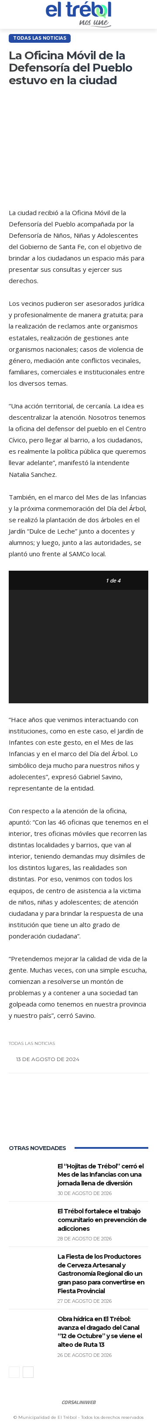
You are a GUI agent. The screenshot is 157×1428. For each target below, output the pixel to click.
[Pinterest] (79, 1115)
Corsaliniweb (78, 1402)
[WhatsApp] (108, 1115)
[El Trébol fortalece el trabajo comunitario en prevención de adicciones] (30, 1221)
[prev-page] (14, 1372)
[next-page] (28, 1372)
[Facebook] (22, 1115)
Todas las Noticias (39, 38)
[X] (51, 1115)
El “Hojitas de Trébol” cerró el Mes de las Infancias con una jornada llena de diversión (100, 1174)
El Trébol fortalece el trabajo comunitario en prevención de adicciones (102, 1219)
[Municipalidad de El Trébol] (78, 14)
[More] (137, 1115)
